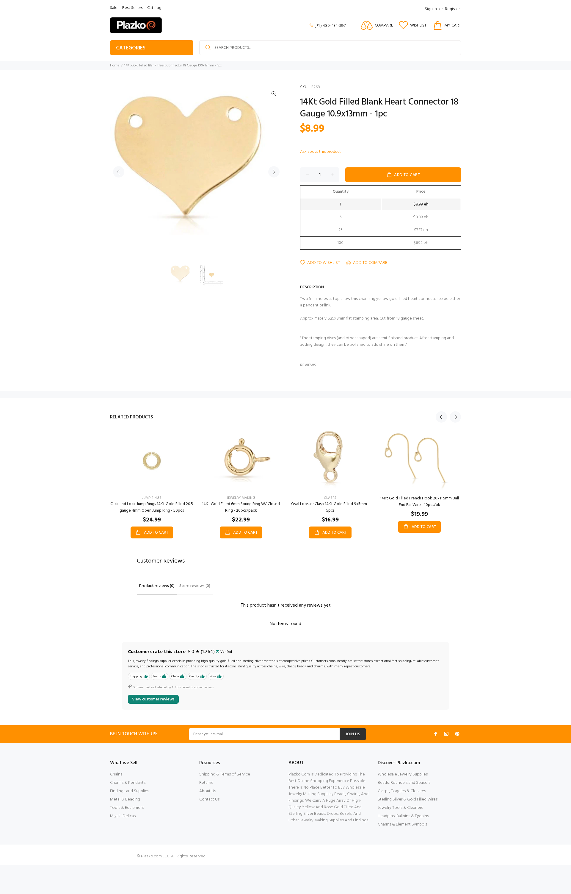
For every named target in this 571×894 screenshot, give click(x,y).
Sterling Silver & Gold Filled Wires (407, 799)
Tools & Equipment (127, 807)
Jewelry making (241, 498)
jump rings (151, 498)
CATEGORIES (130, 48)
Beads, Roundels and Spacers (404, 782)
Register (452, 9)
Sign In (431, 9)
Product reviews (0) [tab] (157, 585)
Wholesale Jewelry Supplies (403, 774)
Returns (206, 782)
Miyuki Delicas (123, 816)
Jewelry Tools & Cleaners (400, 807)
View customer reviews (153, 699)
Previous (118, 171)
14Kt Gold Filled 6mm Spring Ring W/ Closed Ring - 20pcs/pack (241, 507)
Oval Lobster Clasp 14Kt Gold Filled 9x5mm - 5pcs (330, 507)
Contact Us (209, 799)
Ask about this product (320, 151)
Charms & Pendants (127, 782)
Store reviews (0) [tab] (194, 585)
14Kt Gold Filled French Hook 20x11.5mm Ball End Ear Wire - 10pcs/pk (419, 501)
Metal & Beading (125, 799)
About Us (207, 791)
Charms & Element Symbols (402, 824)
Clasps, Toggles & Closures (402, 791)
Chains (116, 774)
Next (274, 171)
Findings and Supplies (129, 791)
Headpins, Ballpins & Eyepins (403, 816)
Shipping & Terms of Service (224, 774)
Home (114, 65)
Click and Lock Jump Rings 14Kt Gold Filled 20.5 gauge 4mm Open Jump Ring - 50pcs (151, 507)
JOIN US (353, 734)
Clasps (330, 498)
